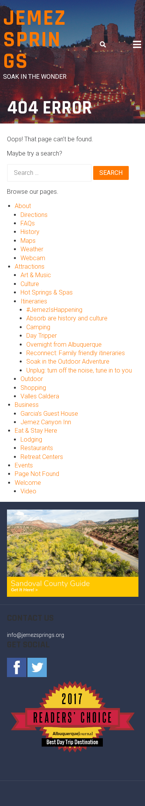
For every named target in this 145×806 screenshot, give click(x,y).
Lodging (31, 439)
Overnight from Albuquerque (64, 344)
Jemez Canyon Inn (45, 422)
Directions (34, 214)
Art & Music (35, 275)
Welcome (28, 482)
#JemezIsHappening (54, 309)
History (29, 231)
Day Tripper (41, 335)
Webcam (32, 258)
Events (24, 465)
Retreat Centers (41, 457)
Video (28, 491)
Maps (28, 240)
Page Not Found (37, 474)
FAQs (27, 223)
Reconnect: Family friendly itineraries (75, 353)
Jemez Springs (35, 40)
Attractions (29, 266)
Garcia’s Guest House (49, 413)
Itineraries (33, 301)
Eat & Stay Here (36, 430)
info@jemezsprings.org (35, 635)
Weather (31, 249)
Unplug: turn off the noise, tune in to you (79, 370)
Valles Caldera (39, 396)
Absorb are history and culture (66, 318)
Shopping (33, 387)
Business (27, 404)
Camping (38, 327)
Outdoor (31, 379)
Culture (29, 284)
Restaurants (36, 448)
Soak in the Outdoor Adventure (67, 361)
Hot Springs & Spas (46, 292)
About (23, 206)
